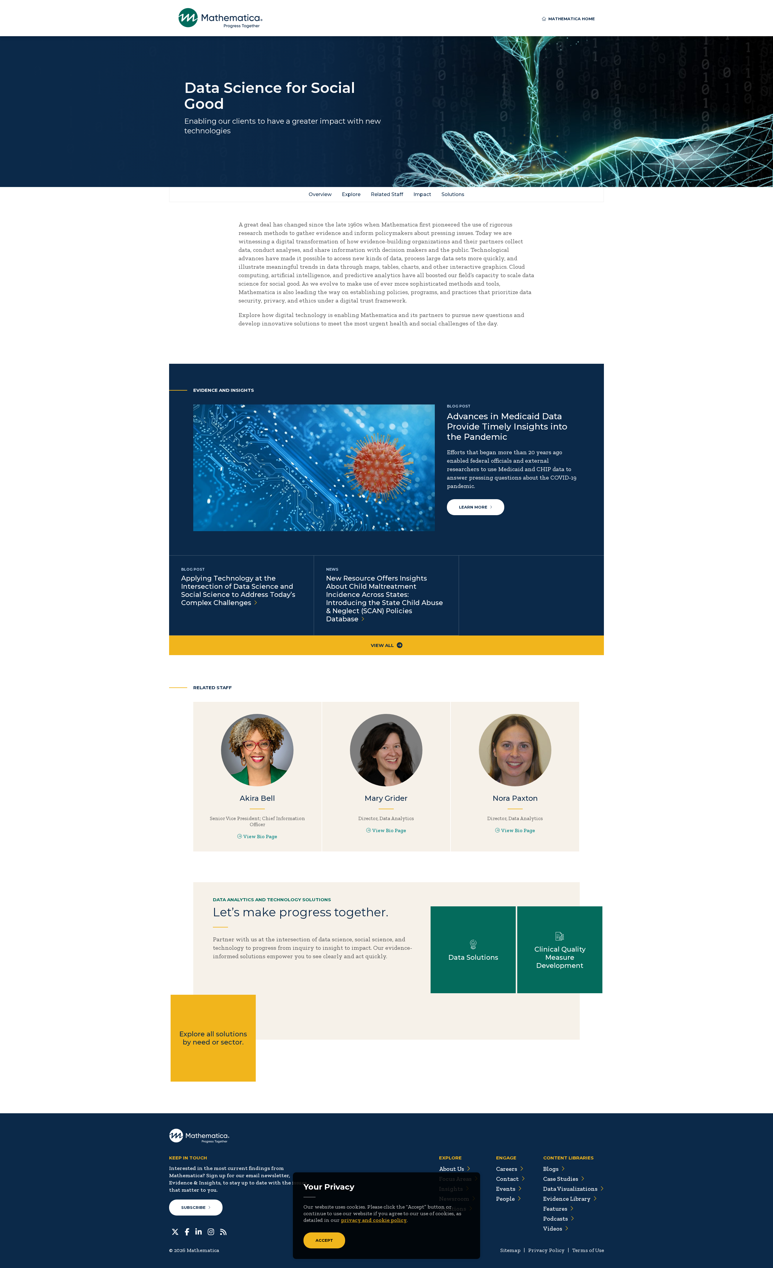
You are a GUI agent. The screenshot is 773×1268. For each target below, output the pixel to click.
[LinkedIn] (198, 1231)
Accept (324, 1240)
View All (382, 645)
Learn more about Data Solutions (473, 949)
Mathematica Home (571, 18)
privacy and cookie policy (374, 1220)
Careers (506, 1168)
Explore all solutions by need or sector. (213, 1038)
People (505, 1198)
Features (555, 1208)
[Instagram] (211, 1231)
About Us (451, 1168)
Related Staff (387, 194)
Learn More (473, 507)
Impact (422, 194)
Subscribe (193, 1207)
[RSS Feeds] (223, 1231)
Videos (552, 1228)
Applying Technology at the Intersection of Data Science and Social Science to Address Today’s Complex (238, 590)
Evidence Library (567, 1198)
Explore (351, 194)
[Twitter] (175, 1231)
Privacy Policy (546, 1250)
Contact (507, 1178)
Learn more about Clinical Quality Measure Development (559, 949)
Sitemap (510, 1250)
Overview (320, 194)
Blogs (551, 1168)
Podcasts (555, 1218)
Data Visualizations (570, 1188)
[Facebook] (187, 1231)
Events (505, 1188)
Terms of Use (588, 1250)
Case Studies (560, 1178)
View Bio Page (260, 836)
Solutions (452, 194)
